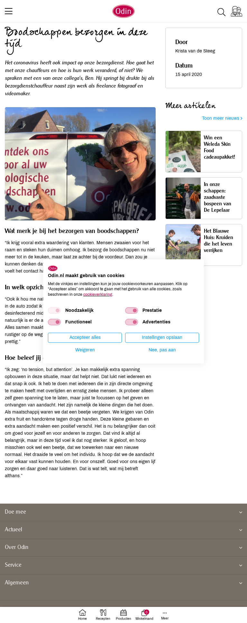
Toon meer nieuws (221, 118)
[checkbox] (54, 310)
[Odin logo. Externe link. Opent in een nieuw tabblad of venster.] (53, 268)
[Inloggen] (236, 11)
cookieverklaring (97, 294)
